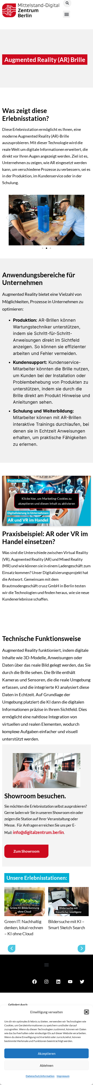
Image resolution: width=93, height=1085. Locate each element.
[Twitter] (82, 987)
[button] (86, 1012)
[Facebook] (34, 987)
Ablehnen (46, 1065)
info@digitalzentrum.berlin (38, 832)
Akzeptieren (46, 1053)
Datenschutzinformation (40, 1076)
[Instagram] (46, 987)
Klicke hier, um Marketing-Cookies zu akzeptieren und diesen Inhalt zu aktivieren (46, 501)
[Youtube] (70, 987)
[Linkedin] (58, 987)
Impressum (63, 1076)
